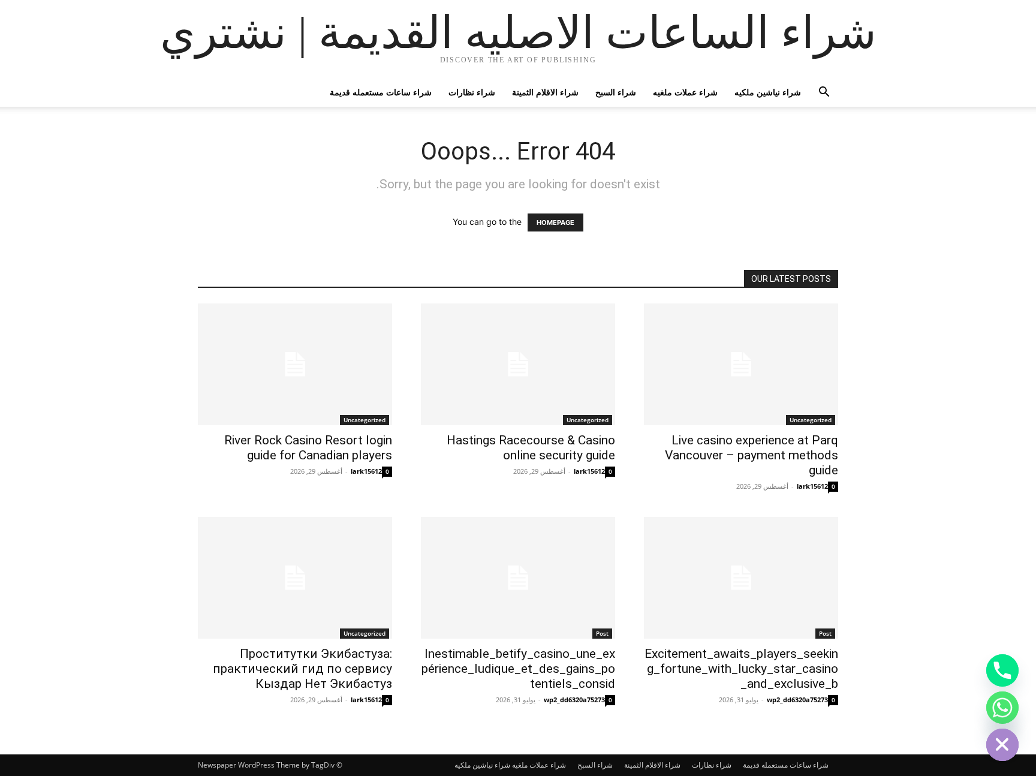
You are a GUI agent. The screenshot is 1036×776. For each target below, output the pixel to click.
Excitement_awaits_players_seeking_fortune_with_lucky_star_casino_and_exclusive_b (741, 668)
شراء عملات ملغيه (685, 92)
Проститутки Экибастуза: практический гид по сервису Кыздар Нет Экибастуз (302, 668)
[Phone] (1002, 670)
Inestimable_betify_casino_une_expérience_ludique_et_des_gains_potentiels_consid (518, 668)
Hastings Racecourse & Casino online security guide (531, 447)
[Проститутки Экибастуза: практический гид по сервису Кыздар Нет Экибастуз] (295, 578)
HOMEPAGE (555, 222)
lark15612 (366, 471)
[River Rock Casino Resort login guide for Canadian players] (295, 364)
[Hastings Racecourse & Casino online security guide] (518, 364)
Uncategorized (365, 420)
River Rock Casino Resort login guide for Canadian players (308, 447)
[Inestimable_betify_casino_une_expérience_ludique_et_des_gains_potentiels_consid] (518, 578)
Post (602, 633)
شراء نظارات (471, 92)
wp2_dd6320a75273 (574, 699)
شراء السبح (615, 92)
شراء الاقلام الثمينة (545, 92)
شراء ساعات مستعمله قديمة (381, 92)
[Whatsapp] (1002, 707)
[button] (823, 93)
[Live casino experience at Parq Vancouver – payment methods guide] (741, 364)
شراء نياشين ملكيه (767, 92)
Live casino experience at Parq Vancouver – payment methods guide (751, 455)
